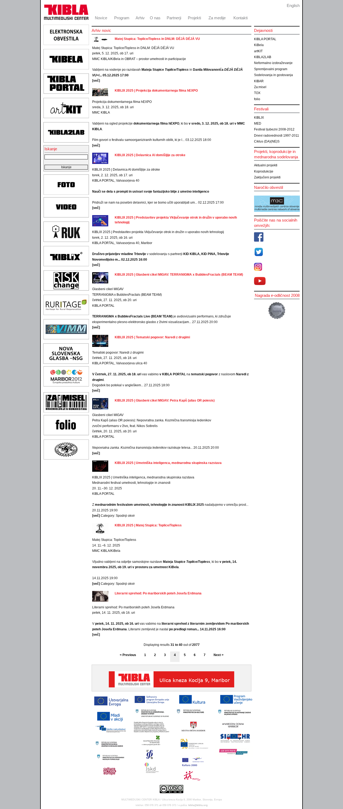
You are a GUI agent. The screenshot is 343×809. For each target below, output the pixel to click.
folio (257, 99)
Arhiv (140, 18)
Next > (218, 655)
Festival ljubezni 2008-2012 (274, 129)
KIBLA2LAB (262, 57)
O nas (155, 18)
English (293, 5)
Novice (101, 18)
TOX (257, 93)
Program (121, 18)
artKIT (258, 51)
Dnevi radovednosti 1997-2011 (276, 135)
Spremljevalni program (270, 69)
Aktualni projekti (265, 165)
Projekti (194, 18)
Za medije (217, 18)
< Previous (128, 655)
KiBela (259, 45)
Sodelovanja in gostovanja (273, 75)
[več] (96, 81)
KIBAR (259, 81)
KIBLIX (259, 117)
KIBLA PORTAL (265, 39)
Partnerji (174, 18)
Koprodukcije (263, 171)
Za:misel (260, 87)
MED (257, 123)
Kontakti (240, 18)
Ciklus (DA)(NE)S (266, 141)
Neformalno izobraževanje (273, 63)
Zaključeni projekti (267, 177)
